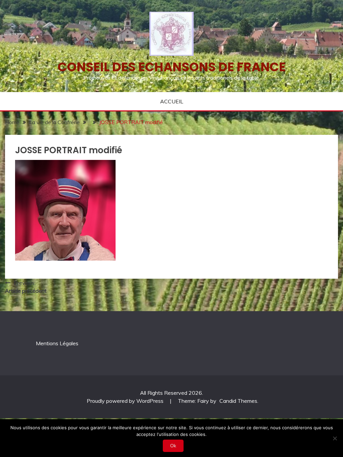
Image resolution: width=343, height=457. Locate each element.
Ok (173, 446)
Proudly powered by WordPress (126, 400)
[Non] (334, 438)
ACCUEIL (171, 101)
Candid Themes (238, 400)
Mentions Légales (57, 343)
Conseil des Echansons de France (172, 67)
